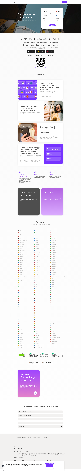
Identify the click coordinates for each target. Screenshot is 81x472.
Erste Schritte (52, 25)
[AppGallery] (50, 51)
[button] (3, 466)
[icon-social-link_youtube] (19, 448)
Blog (14, 437)
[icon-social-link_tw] (23, 448)
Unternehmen (36, 1)
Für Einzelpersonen (26, 1)
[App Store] (31, 51)
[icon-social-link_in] (16, 448)
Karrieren (38, 437)
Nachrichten (19, 437)
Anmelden (64, 1)
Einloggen (58, 1)
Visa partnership (44, 437)
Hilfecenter (24, 437)
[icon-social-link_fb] (14, 448)
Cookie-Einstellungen (49, 468)
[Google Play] (40, 51)
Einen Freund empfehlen (32, 437)
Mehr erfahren (20, 352)
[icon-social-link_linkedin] (21, 448)
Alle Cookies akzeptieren (49, 463)
